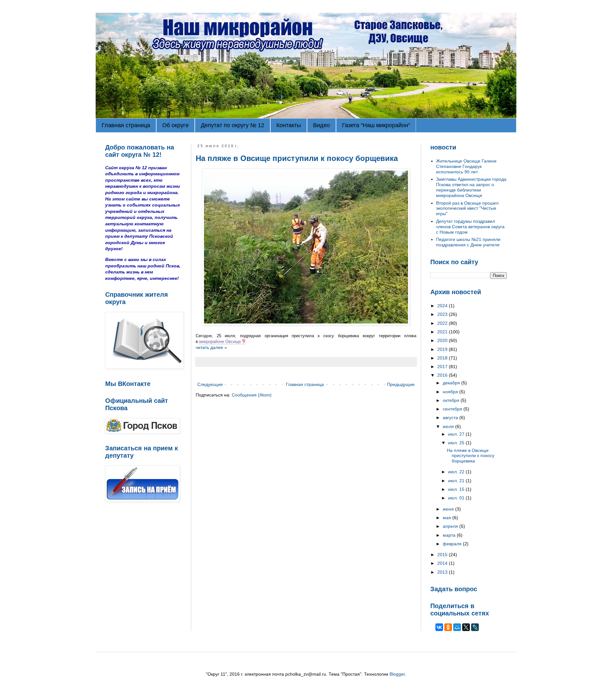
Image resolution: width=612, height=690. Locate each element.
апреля (451, 526)
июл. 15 (457, 489)
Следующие (210, 384)
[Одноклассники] (448, 627)
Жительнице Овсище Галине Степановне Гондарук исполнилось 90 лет (466, 166)
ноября (451, 391)
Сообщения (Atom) (252, 394)
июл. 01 (457, 497)
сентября (453, 408)
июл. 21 (457, 480)
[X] (466, 627)
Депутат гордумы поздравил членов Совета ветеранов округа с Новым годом (470, 227)
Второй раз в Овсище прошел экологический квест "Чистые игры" (467, 208)
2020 (443, 340)
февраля (453, 543)
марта (450, 535)
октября (452, 400)
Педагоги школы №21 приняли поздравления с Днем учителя (468, 242)
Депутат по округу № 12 (232, 125)
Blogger (397, 674)
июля (449, 426)
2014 (443, 563)
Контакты (288, 125)
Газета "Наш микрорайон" (376, 125)
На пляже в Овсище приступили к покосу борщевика (297, 158)
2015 (443, 554)
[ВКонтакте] (439, 627)
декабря (452, 382)
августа (451, 417)
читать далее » (211, 347)
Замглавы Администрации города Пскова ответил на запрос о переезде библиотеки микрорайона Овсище (471, 187)
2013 (443, 572)
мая (447, 517)
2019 (443, 349)
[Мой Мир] (457, 627)
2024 (443, 305)
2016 (443, 375)
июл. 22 (457, 471)
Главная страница (126, 125)
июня (449, 509)
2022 (443, 323)
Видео (321, 125)
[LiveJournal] (475, 627)
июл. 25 (457, 442)
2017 (443, 366)
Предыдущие (401, 384)
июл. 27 (457, 434)
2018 (443, 357)
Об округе (175, 125)
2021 (443, 331)
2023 (443, 314)
